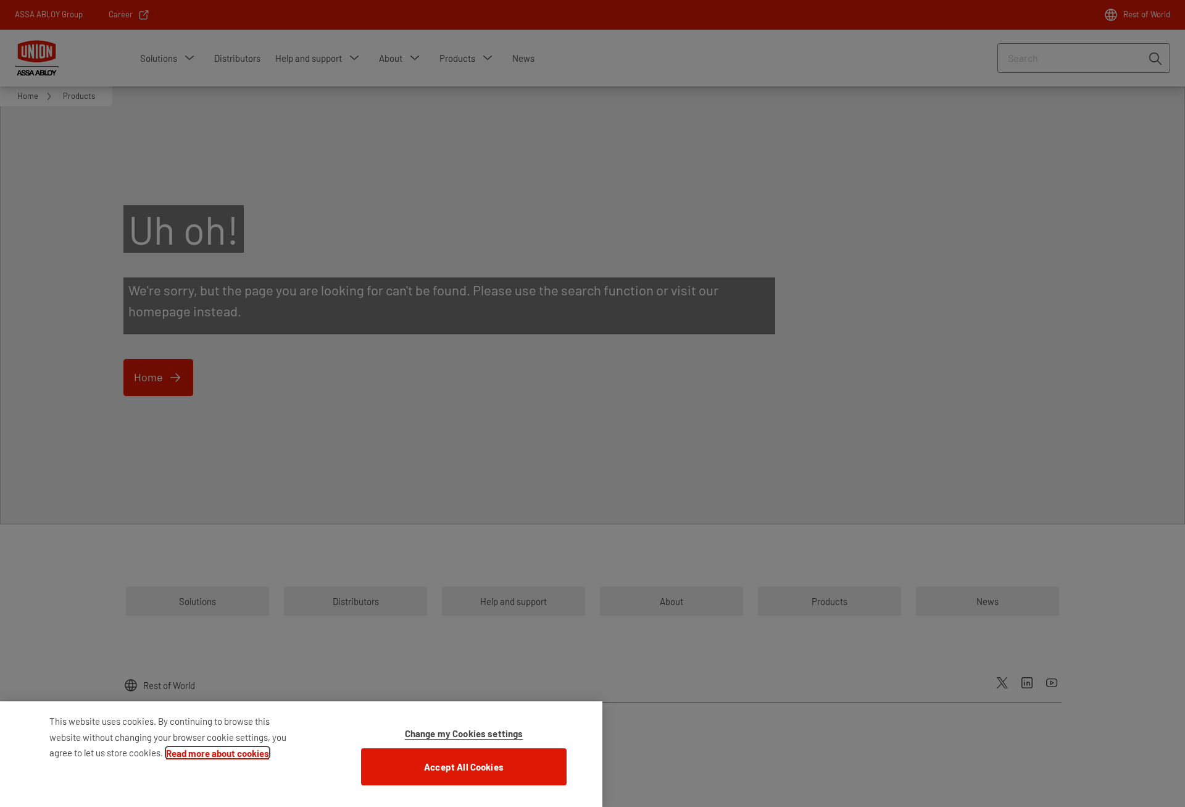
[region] (301, 754)
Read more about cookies (217, 753)
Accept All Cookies (464, 766)
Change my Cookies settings (464, 733)
